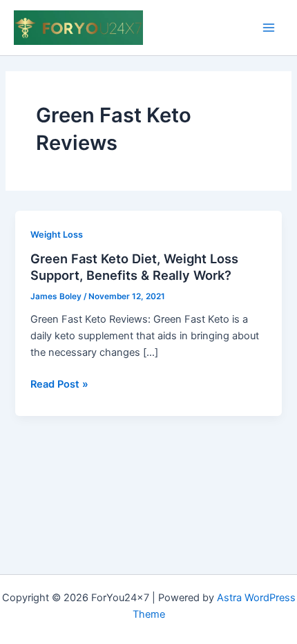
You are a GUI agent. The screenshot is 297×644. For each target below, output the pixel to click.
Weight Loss (56, 234)
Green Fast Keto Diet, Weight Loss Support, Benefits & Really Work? (134, 267)
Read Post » (59, 384)
